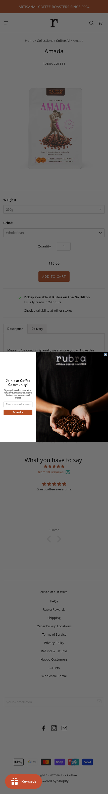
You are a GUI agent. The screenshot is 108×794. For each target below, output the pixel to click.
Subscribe (18, 412)
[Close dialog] (105, 354)
